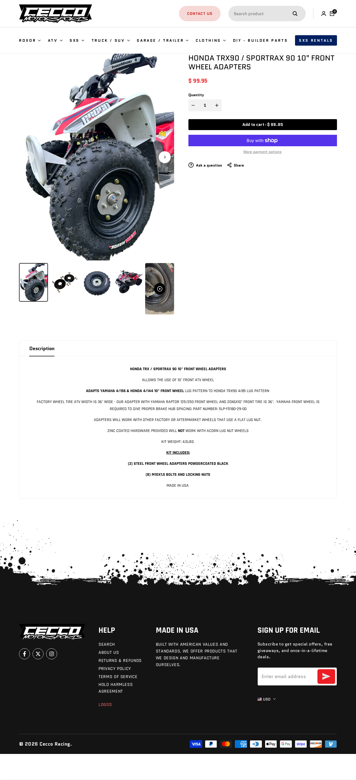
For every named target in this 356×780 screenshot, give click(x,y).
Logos (105, 705)
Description (41, 348)
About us (109, 652)
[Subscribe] (326, 676)
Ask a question (208, 165)
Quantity (196, 95)
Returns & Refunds (120, 660)
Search (107, 644)
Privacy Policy (115, 669)
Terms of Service (118, 677)
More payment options (262, 151)
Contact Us (199, 13)
